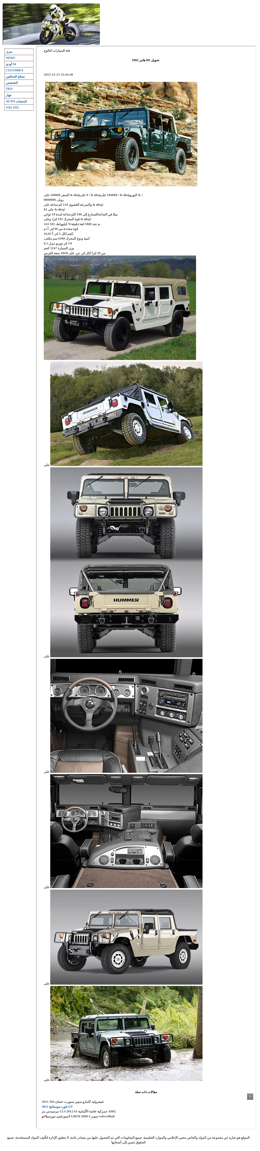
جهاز (9, 95)
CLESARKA (14, 70)
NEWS (10, 57)
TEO (9, 88)
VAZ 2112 (12, 107)
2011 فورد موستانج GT (57, 1106)
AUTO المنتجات (16, 101)
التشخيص (12, 82)
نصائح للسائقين (15, 76)
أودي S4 (11, 64)
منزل (9, 51)
